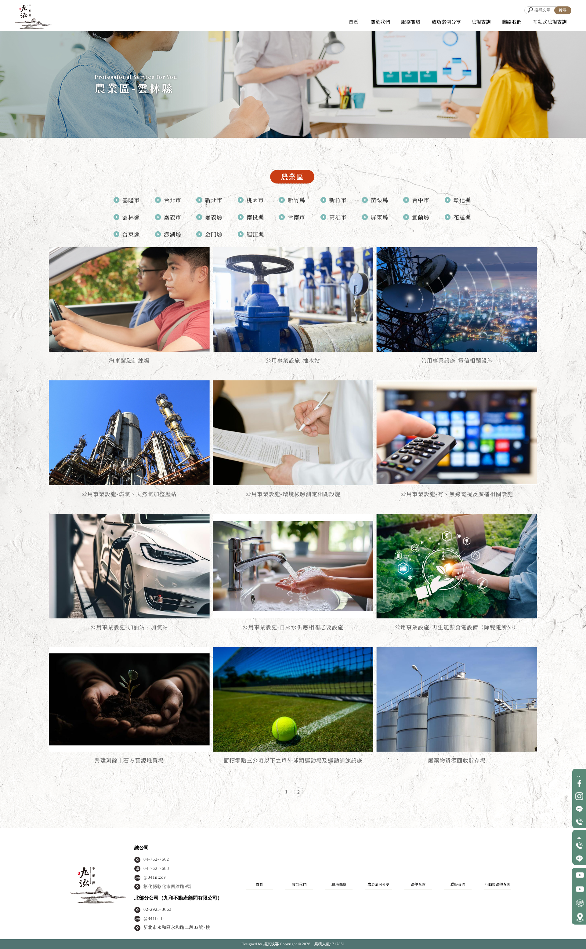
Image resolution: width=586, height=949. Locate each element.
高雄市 (338, 217)
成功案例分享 (378, 884)
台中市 (420, 200)
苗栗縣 (379, 200)
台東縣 (131, 234)
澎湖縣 (172, 234)
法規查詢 (418, 884)
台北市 (172, 200)
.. (312, 944)
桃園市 (255, 200)
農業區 (292, 176)
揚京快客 (271, 944)
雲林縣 (131, 217)
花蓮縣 (462, 217)
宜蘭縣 (420, 217)
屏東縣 (379, 217)
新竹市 (338, 200)
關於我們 (299, 884)
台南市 (296, 217)
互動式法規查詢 (550, 21)
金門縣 (213, 234)
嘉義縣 (213, 217)
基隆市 (131, 200)
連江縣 (255, 234)
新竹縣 (296, 200)
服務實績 (338, 884)
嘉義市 (172, 217)
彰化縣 (462, 200)
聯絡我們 (457, 884)
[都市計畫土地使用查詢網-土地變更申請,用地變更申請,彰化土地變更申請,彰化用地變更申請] (45, 17)
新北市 (213, 200)
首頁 (259, 884)
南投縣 (255, 217)
